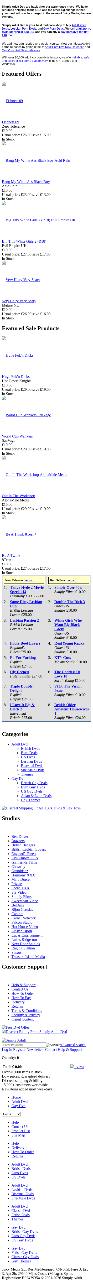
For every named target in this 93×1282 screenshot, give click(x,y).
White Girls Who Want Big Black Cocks (68, 624)
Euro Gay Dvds (33, 787)
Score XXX (20, 888)
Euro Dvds (29, 753)
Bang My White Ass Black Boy (26, 182)
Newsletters (35, 1049)
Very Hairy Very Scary (19, 301)
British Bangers (23, 845)
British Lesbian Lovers (28, 849)
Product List (20, 1131)
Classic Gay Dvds (25, 1257)
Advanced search (73, 1045)
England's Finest (23, 854)
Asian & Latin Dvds (36, 796)
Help (15, 1122)
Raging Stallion (23, 948)
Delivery (18, 1002)
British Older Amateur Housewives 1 (71, 709)
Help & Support (23, 985)
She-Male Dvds (23, 1198)
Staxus (16, 952)
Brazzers (18, 841)
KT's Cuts (62, 658)
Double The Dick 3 (69, 602)
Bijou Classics (22, 909)
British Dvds (30, 748)
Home (16, 1097)
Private (16, 884)
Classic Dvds (21, 1211)
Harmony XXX (23, 875)
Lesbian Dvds (31, 761)
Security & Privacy (25, 1015)
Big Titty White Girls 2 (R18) (24, 241)
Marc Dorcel (21, 879)
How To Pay (21, 998)
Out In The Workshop (18, 496)
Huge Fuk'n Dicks (16, 377)
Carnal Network (23, 918)
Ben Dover (19, 836)
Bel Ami (17, 905)
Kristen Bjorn (21, 931)
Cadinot (17, 914)
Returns (17, 1006)
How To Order (22, 993)
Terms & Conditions (26, 1011)
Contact (51, 1049)
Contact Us (19, 989)
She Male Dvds (32, 770)
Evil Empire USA (24, 858)
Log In (7, 1049)
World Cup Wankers (17, 436)
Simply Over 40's (68, 587)
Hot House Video (24, 927)
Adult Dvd (19, 744)
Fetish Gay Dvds (24, 1253)
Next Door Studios (25, 944)
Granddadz (19, 871)
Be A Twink (11, 555)
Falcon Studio (21, 922)
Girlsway (18, 867)
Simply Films (21, 897)
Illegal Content (22, 1019)
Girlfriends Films (24, 862)
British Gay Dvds (34, 783)
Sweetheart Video (24, 901)
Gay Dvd (18, 778)
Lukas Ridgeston (24, 940)
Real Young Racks (69, 643)
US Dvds (28, 757)
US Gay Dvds (31, 791)
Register (19, 1049)
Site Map (18, 1135)
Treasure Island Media (28, 957)
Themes (27, 774)
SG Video (18, 892)
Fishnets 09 (10, 122)
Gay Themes (30, 800)
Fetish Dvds (20, 1215)
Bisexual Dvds (32, 766)
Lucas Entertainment (26, 935)
